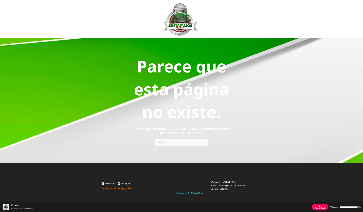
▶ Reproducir (320, 207)
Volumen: (334, 207)
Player (257, 19)
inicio (247, 19)
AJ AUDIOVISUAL (196, 193)
